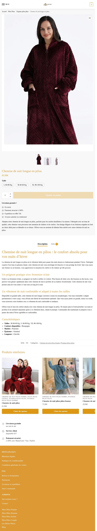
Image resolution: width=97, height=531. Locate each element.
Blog (4, 527)
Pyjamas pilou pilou (22, 11)
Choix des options (20, 411)
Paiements (6, 480)
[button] (90, 18)
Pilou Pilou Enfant (9, 517)
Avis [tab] (53, 244)
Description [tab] (42, 244)
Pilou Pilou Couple (9, 520)
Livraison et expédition (11, 484)
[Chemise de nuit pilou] (20, 376)
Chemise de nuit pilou (11, 403)
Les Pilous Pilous (8, 524)
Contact (5, 503)
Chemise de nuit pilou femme (50, 343)
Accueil (4, 11)
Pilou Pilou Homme (9, 513)
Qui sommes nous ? (9, 499)
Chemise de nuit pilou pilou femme (56, 401)
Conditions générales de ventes (14, 465)
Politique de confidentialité (12, 461)
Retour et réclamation (10, 476)
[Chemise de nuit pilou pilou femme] (60, 376)
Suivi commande (8, 489)
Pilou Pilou (11, 11)
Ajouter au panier (53, 195)
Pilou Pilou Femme (9, 510)
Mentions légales (8, 456)
